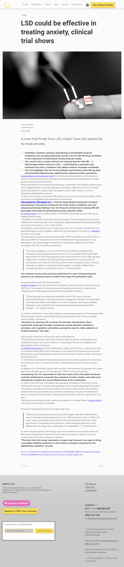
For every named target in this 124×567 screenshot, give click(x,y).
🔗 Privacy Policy (93, 558)
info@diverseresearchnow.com (102, 518)
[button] (87, 4)
